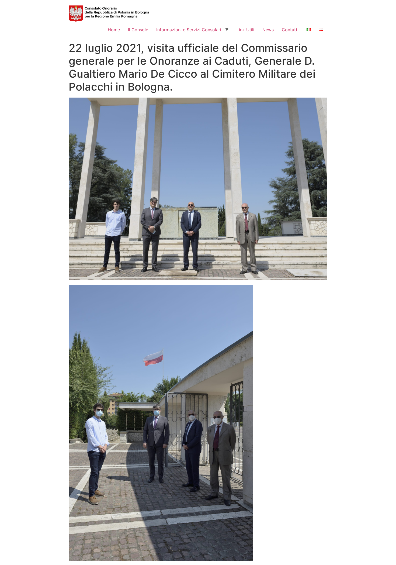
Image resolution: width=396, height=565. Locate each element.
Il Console (138, 29)
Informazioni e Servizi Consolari (188, 29)
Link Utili (245, 29)
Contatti (290, 29)
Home (114, 29)
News (268, 29)
